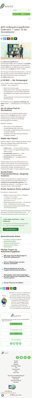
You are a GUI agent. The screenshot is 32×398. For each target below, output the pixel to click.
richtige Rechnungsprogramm (14, 210)
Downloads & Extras (16, 366)
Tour (16, 367)
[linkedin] (20, 343)
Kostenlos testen (16, 369)
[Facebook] (11, 343)
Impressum (16, 382)
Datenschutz (16, 378)
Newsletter (16, 364)
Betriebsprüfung (10, 214)
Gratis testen (16, 324)
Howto (16, 370)
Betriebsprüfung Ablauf (10, 241)
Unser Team (16, 372)
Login (22, 14)
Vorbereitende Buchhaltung (11, 205)
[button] (2, 395)
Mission (16, 362)
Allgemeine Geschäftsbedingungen (16, 375)
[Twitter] (14, 343)
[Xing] (17, 343)
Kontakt (16, 361)
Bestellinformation (16, 377)
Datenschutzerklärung (16, 380)
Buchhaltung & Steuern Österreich (13, 239)
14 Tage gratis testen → (10, 229)
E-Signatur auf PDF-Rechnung (12, 243)
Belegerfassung (8, 246)
